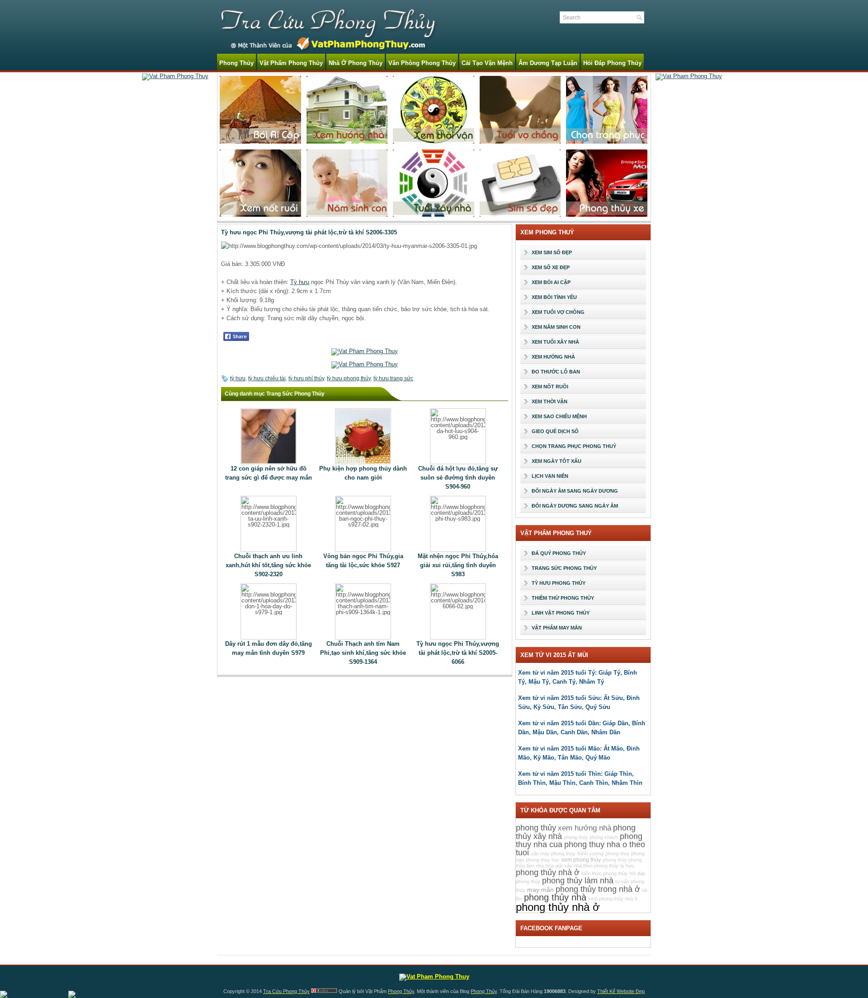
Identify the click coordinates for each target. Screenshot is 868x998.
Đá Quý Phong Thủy (559, 553)
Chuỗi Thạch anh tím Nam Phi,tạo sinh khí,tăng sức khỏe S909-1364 (363, 652)
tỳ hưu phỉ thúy (306, 378)
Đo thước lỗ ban (556, 371)
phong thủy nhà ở (558, 907)
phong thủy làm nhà (577, 880)
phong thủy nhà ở (548, 872)
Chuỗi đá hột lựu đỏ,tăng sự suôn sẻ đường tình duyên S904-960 (458, 477)
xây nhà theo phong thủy (591, 865)
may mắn (540, 889)
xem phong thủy (581, 860)
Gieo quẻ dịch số (555, 431)
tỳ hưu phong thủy (349, 378)
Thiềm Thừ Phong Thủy (563, 598)
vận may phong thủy (553, 853)
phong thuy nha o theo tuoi (580, 848)
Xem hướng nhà (553, 356)
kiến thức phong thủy (604, 873)
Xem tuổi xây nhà (555, 342)
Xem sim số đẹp (552, 252)
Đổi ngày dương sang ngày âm (575, 505)
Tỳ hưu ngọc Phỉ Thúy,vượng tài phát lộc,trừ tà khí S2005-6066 (457, 652)
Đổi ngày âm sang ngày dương (575, 491)
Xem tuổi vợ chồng (558, 312)
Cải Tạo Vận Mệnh (487, 63)
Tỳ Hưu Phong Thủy (558, 583)
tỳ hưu (237, 378)
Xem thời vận (549, 401)
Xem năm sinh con (556, 327)
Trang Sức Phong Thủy (564, 568)
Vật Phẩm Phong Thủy (291, 63)
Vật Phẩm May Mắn (557, 627)
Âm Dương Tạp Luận (548, 63)
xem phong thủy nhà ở (612, 898)
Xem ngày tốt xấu (556, 461)
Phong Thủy (236, 63)
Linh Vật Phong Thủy (561, 613)
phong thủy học (543, 860)
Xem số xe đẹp (551, 267)
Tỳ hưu (299, 282)
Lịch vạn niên (550, 476)
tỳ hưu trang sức (393, 378)
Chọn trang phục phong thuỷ (574, 446)
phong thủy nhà (555, 897)
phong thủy (536, 827)
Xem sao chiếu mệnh (559, 416)
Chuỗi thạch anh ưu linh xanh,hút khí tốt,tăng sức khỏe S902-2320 (268, 565)
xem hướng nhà (584, 828)
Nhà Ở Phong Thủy (355, 63)
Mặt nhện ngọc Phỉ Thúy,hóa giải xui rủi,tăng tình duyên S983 (458, 565)
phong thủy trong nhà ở (598, 889)
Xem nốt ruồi (550, 386)
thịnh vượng (590, 853)
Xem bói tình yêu (554, 297)
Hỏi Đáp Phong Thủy (612, 63)
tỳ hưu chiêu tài (267, 378)
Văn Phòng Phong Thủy (422, 63)
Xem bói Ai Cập (551, 282)
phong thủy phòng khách (591, 837)
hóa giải (554, 865)
